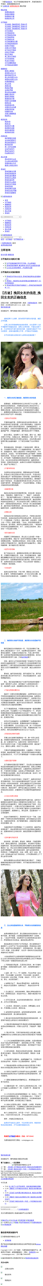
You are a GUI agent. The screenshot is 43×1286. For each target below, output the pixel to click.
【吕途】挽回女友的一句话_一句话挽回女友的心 (24, 1169)
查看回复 (11, 255)
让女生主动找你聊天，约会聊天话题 (19, 268)
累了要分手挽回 (10, 56)
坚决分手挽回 (9, 61)
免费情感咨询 (14, 6)
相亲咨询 (4, 119)
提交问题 (4, 255)
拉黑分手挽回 (9, 46)
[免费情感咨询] (9, 1209)
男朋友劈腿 (9, 88)
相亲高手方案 (9, 126)
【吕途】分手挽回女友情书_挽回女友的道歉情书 (24, 1167)
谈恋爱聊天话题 (10, 138)
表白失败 (4, 157)
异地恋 (3, 169)
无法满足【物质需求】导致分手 (16, 24)
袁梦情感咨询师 (6, 245)
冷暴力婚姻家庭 (10, 113)
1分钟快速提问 (23, 1209)
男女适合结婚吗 (10, 92)
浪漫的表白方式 (10, 163)
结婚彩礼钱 (9, 111)
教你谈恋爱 (9, 144)
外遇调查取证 (9, 81)
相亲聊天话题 (9, 128)
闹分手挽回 (9, 54)
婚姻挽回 (4, 69)
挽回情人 (8, 116)
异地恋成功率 (9, 180)
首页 (6, 200)
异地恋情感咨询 (10, 173)
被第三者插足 (9, 71)
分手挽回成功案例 (11, 65)
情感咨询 (9, 2)
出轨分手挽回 (9, 52)
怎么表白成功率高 (11, 161)
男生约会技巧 (9, 151)
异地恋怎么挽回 (10, 182)
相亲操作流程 (9, 132)
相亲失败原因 (9, 130)
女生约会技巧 (9, 149)
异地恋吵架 (9, 186)
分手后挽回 (9, 31)
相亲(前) (8, 121)
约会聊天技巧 (9, 153)
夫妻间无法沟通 (10, 107)
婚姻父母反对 (9, 94)
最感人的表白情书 (11, 165)
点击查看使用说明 (7, 1179)
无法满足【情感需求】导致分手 (16, 28)
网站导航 (4, 10)
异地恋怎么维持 (10, 178)
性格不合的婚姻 (10, 101)
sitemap (38, 1244)
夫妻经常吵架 (9, 109)
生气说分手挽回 (10, 50)
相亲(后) (8, 124)
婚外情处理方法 (10, 75)
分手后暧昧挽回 (10, 63)
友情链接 (8, 1240)
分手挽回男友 (9, 37)
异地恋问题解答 (10, 193)
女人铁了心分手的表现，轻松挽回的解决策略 (25, 1186)
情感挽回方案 (9, 16)
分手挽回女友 (9, 39)
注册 (4, 6)
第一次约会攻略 (10, 147)
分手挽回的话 (9, 33)
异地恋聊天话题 (10, 188)
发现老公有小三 (10, 73)
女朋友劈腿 (9, 90)
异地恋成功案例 (10, 175)
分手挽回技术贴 (10, 35)
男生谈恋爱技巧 (10, 142)
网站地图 (4, 1246)
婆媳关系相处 (9, 96)
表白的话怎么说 (10, 159)
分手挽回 (4, 22)
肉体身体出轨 (9, 105)
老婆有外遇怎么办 (11, 79)
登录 (7, 6)
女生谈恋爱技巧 (10, 140)
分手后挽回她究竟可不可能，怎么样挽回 (21, 263)
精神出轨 (8, 103)
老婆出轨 (8, 86)
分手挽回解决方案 (11, 41)
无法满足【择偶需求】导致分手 (16, 26)
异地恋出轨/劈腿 (10, 190)
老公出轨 (8, 84)
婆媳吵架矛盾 (9, 98)
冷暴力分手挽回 (10, 48)
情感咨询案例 (9, 14)
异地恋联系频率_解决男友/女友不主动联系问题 (23, 265)
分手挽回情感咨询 (11, 43)
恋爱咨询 (4, 136)
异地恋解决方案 (10, 171)
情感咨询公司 (9, 18)
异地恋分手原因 (10, 184)
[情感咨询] (6, 196)
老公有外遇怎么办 (11, 77)
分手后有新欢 (9, 58)
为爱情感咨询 (6, 243)
